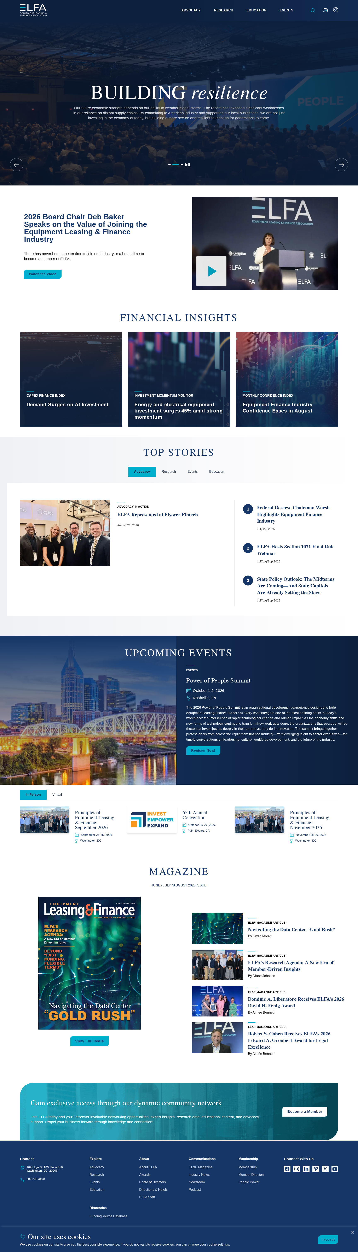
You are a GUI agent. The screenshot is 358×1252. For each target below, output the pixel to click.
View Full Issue (89, 1041)
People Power (248, 1182)
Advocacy (97, 1167)
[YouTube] (334, 1169)
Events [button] (286, 10)
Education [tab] (216, 471)
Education (97, 1189)
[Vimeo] (315, 1169)
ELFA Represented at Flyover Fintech (158, 514)
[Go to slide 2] (175, 164)
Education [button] (256, 10)
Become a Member (304, 1112)
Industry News (199, 1174)
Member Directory (251, 1174)
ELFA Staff (147, 1197)
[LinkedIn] (306, 1169)
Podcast (195, 1189)
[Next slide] (341, 164)
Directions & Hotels (153, 1189)
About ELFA (148, 1167)
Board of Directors (152, 1182)
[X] (325, 1169)
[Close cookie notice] (353, 1232)
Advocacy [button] (191, 10)
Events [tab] (192, 471)
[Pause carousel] (187, 164)
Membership (247, 1167)
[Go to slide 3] (182, 164)
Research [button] (223, 10)
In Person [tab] (33, 794)
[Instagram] (296, 1169)
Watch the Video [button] (43, 274)
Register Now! (203, 750)
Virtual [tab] (57, 794)
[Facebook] (287, 1169)
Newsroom (197, 1182)
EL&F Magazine (201, 1167)
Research (97, 1174)
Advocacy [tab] (142, 471)
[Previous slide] (16, 164)
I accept (328, 1239)
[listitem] (71, 379)
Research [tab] (169, 471)
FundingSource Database (108, 1216)
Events (95, 1182)
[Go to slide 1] (169, 164)
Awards (144, 1174)
